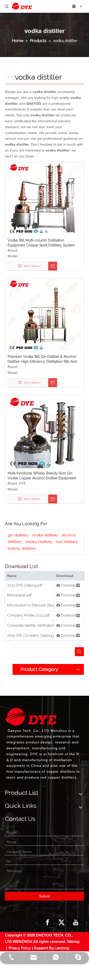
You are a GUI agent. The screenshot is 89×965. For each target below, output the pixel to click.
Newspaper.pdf (19, 595)
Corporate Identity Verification (31, 625)
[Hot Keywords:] (79, 651)
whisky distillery (38, 542)
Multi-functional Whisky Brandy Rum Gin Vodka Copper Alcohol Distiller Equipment (42, 475)
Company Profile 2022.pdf (28, 615)
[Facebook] (47, 922)
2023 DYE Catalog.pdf (24, 585)
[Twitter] (61, 922)
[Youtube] (75, 922)
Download (69, 585)
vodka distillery (45, 535)
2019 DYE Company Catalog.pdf (33, 635)
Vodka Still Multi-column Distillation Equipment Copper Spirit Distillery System (41, 242)
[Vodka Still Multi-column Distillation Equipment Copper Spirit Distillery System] (44, 198)
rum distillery (67, 542)
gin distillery (18, 535)
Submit (44, 896)
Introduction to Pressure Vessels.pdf (36, 605)
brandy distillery (22, 548)
